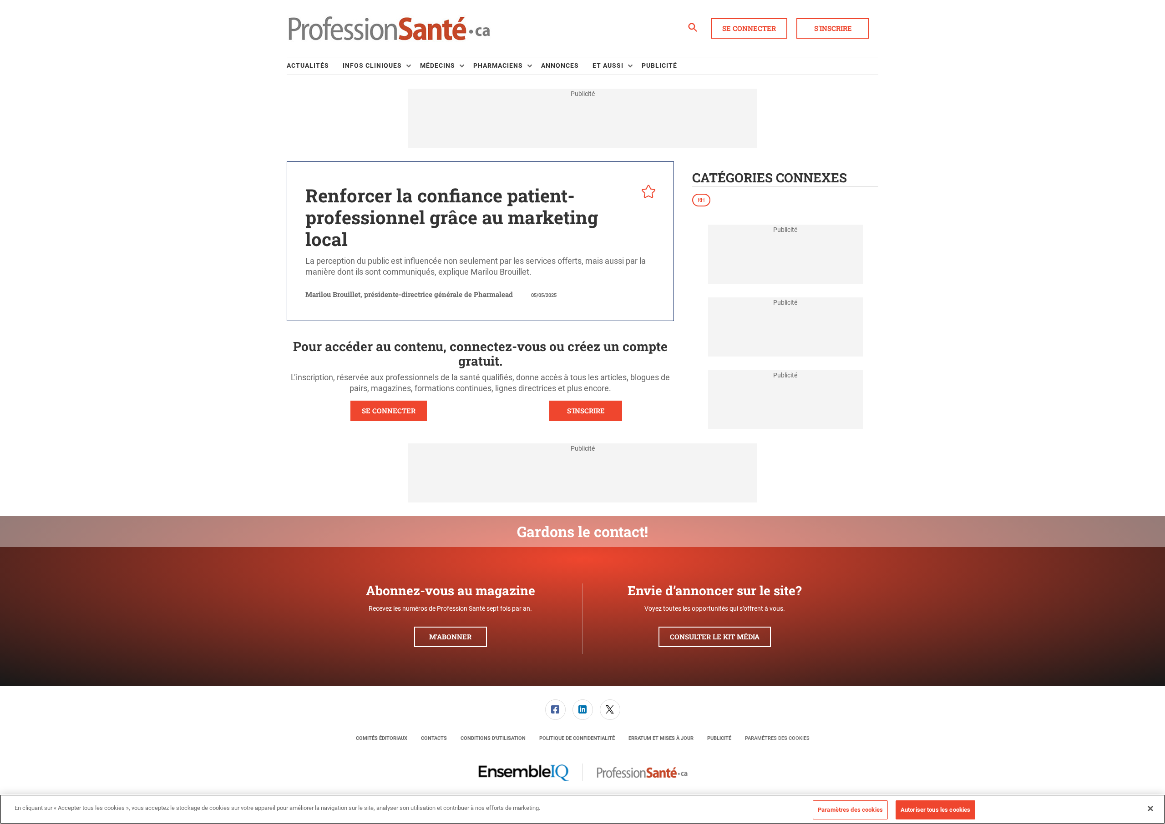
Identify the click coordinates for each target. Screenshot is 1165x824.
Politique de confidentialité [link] (577, 738)
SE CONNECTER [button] (388, 410)
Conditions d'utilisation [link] (493, 738)
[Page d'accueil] (389, 28)
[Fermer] (1150, 809)
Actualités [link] (308, 65)
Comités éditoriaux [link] (381, 738)
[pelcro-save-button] (646, 193)
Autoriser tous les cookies (935, 809)
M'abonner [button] (450, 636)
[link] (555, 709)
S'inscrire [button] (833, 28)
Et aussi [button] (608, 65)
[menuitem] (315, 66)
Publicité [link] (659, 65)
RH (701, 200)
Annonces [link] (560, 65)
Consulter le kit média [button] (715, 636)
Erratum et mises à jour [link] (661, 738)
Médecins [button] (437, 65)
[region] (582, 809)
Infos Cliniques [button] (372, 65)
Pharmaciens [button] (498, 65)
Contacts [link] (434, 738)
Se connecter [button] (749, 28)
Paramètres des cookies (777, 738)
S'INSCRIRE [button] (586, 410)
